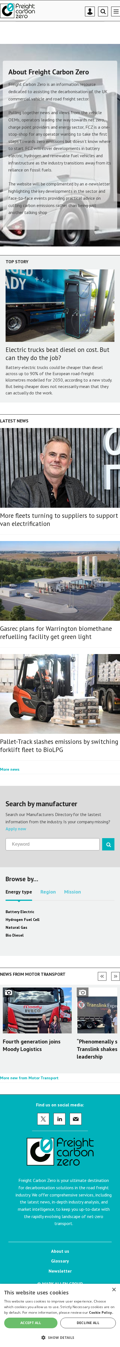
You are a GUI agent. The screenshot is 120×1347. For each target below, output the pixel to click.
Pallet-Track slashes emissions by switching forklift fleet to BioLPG (59, 745)
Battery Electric (20, 911)
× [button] (114, 1290)
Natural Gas (16, 927)
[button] (60, 1337)
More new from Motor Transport (29, 1077)
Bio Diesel (14, 935)
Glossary (60, 1261)
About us (60, 1251)
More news (10, 769)
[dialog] (60, 1315)
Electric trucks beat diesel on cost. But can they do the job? (57, 353)
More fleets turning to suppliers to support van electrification (59, 519)
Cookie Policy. (101, 1312)
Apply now (16, 828)
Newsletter (60, 1271)
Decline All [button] (88, 1322)
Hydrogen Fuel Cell (22, 919)
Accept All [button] (30, 1322)
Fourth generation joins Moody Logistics (32, 1045)
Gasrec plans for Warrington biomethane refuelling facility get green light (56, 632)
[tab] (19, 894)
